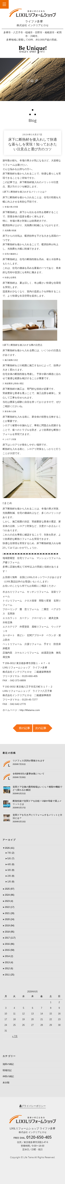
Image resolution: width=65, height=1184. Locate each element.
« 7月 (15, 1036)
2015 (9, 950)
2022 (9, 907)
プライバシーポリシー (33, 1106)
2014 (9, 956)
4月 (10, 864)
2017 (10, 938)
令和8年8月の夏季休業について (28, 773)
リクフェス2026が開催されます (29, 760)
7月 (10, 853)
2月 (10, 876)
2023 (9, 901)
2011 (9, 974)
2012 (9, 968)
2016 (9, 944)
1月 (10, 881)
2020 (9, 919)
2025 (9, 889)
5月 (10, 858)
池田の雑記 (8, 1064)
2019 (9, 925)
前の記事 (24, 728)
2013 (9, 962)
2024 (9, 895)
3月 (10, 870)
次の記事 (40, 728)
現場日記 (7, 1070)
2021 (9, 913)
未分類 (6, 1082)
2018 (9, 931)
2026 (9, 848)
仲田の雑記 (8, 1076)
